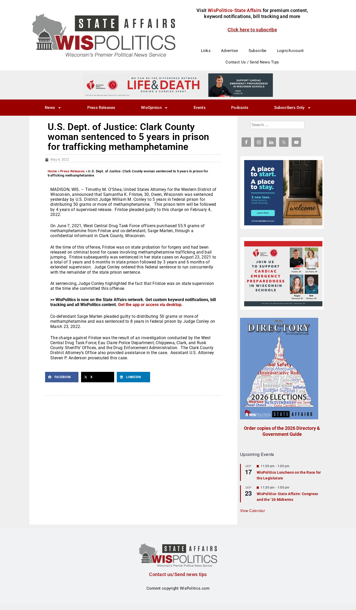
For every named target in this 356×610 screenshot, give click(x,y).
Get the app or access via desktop (149, 304)
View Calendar (252, 510)
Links (206, 50)
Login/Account (290, 50)
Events (200, 107)
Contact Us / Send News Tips (252, 62)
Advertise (229, 50)
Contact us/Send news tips (178, 574)
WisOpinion (151, 107)
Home (52, 171)
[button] (61, 377)
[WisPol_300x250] (283, 192)
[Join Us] (283, 273)
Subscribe (258, 50)
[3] (178, 85)
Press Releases (101, 107)
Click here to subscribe (252, 29)
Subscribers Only (289, 107)
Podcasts (239, 107)
